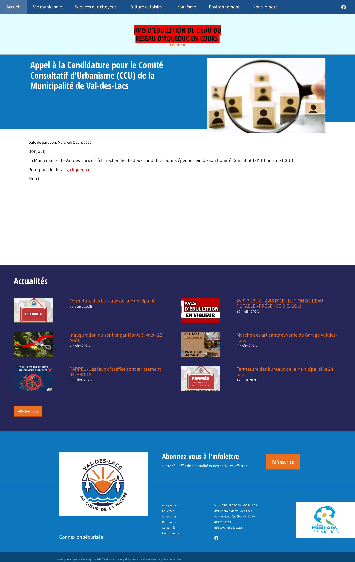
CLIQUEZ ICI (177, 44)
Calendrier (169, 516)
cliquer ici (79, 169)
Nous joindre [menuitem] (265, 7)
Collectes (168, 511)
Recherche (169, 522)
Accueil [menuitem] (13, 7)
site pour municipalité (117, 559)
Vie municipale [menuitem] (47, 7)
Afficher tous (28, 411)
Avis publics (170, 505)
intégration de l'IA (95, 559)
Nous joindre (170, 533)
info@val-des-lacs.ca (228, 528)
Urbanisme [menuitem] (185, 7)
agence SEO (78, 559)
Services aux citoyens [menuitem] (96, 7)
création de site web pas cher (145, 559)
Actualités (168, 528)
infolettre (167, 559)
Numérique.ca (63, 559)
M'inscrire (283, 461)
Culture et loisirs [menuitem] (146, 7)
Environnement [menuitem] (224, 7)
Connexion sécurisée (81, 537)
